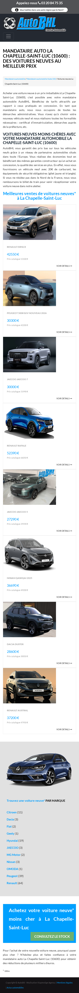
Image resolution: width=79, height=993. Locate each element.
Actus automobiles (15, 987)
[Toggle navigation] (8, 36)
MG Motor (16, 854)
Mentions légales (65, 982)
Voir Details (63, 266)
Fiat (11, 826)
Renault (15, 883)
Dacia (12, 819)
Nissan (13, 861)
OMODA (14, 869)
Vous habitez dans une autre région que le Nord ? (41, 10)
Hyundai (15, 840)
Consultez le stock (52, 936)
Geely (12, 833)
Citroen (15, 812)
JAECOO (15, 847)
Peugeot (15, 876)
